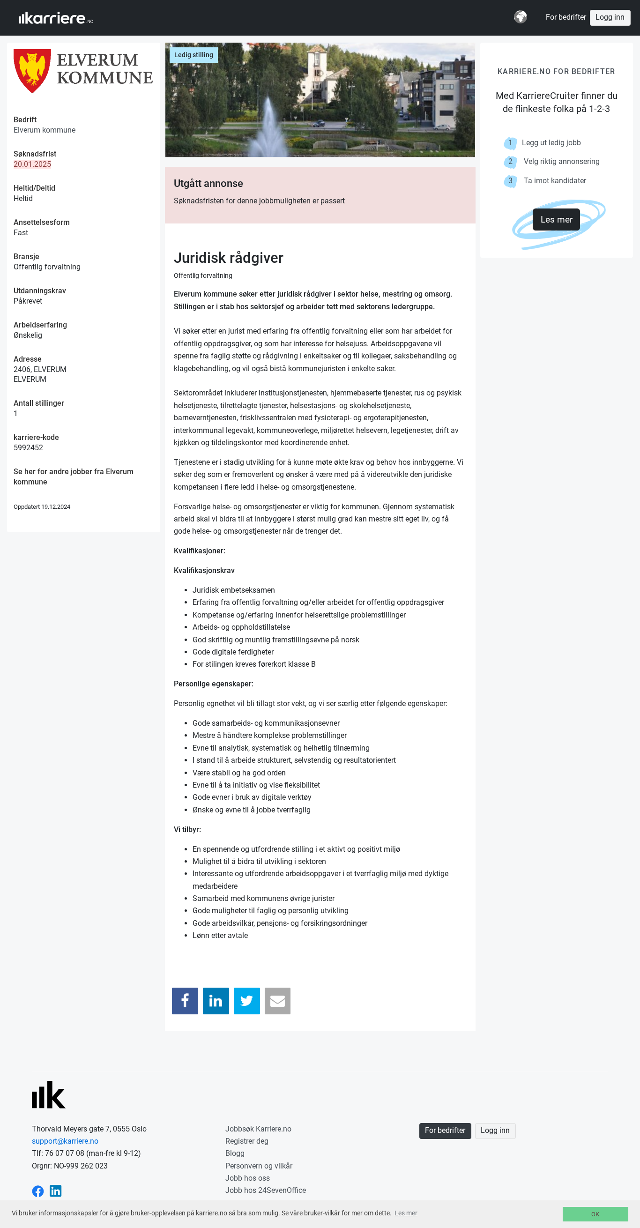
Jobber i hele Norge (65, 18)
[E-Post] (278, 1001)
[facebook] (38, 1190)
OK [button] (595, 1214)
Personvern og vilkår (258, 1165)
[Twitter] (247, 1001)
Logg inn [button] (610, 17)
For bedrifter (566, 17)
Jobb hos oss (247, 1178)
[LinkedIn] (216, 1001)
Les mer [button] (405, 1213)
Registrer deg (246, 1141)
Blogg (235, 1153)
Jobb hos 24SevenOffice (265, 1190)
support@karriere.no (65, 1141)
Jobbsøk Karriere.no (258, 1128)
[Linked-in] (56, 1190)
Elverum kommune (44, 130)
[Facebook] (185, 1001)
